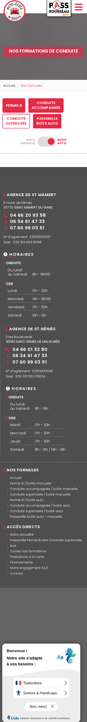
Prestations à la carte (27, 557)
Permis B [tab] (14, 105)
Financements (21, 562)
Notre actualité (21, 534)
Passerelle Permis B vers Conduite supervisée (46, 540)
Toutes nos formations (28, 551)
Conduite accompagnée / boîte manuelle (44, 489)
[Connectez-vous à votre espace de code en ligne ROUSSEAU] (59, 10)
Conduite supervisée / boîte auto (36, 511)
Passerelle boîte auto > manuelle (36, 516)
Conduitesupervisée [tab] (16, 121)
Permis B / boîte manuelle (30, 483)
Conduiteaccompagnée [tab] (46, 105)
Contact (16, 573)
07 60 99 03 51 (27, 228)
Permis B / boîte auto (27, 500)
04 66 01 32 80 (30, 349)
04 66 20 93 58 (28, 215)
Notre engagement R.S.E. (29, 568)
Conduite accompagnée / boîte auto (40, 505)
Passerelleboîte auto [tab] (47, 121)
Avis (13, 545)
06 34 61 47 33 (27, 221)
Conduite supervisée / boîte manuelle (40, 494)
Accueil (9, 85)
